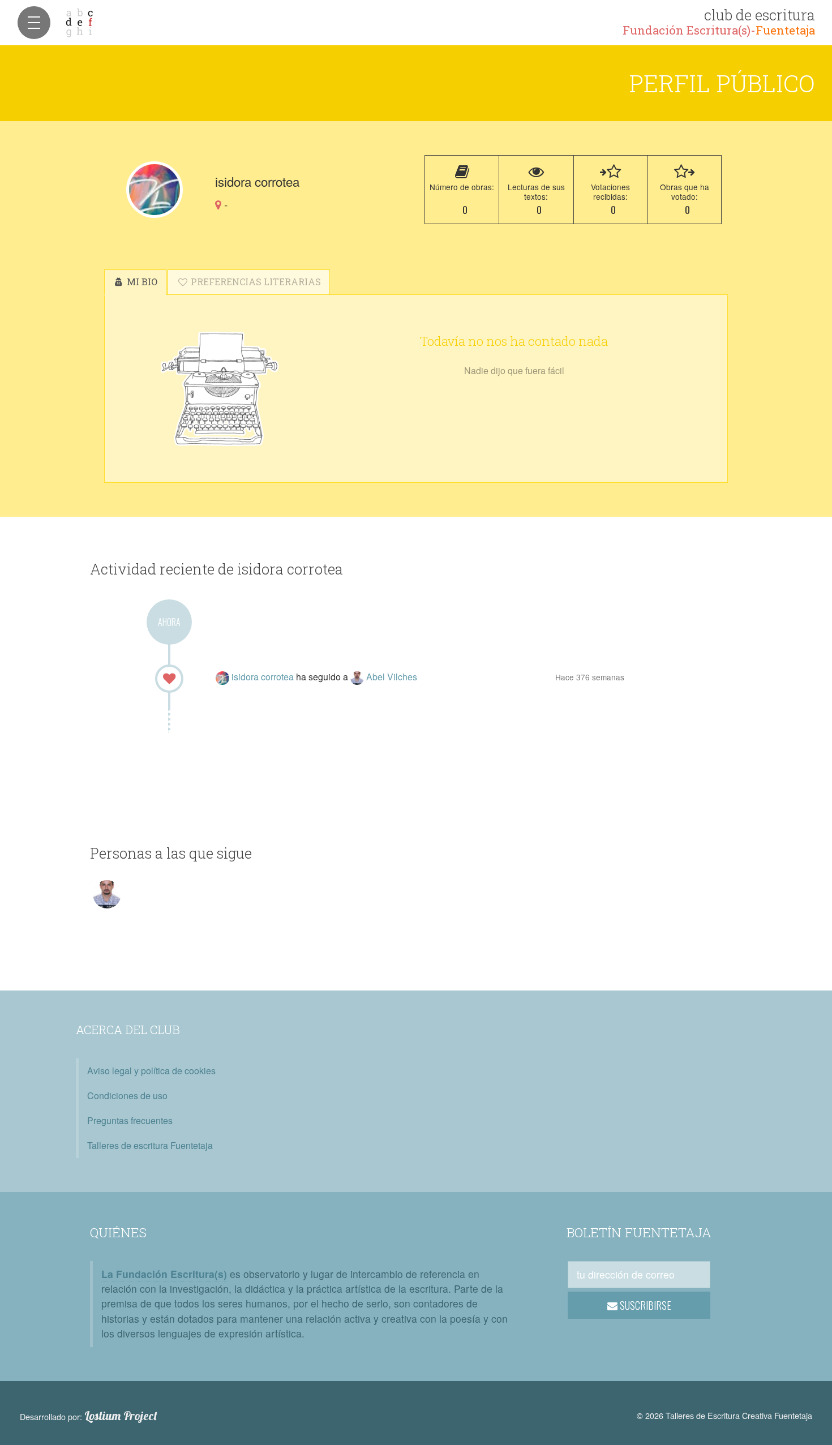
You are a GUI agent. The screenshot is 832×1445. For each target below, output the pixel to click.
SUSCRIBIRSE (644, 1305)
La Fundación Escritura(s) (164, 1274)
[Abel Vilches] (358, 676)
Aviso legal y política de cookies (151, 1070)
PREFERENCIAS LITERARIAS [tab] (254, 282)
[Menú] (34, 23)
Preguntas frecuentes (130, 1120)
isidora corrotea (263, 676)
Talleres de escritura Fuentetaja (150, 1145)
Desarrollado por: (88, 1416)
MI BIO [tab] (141, 282)
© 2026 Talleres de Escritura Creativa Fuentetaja (724, 1415)
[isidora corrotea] (154, 189)
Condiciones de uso (127, 1095)
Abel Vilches (391, 676)
